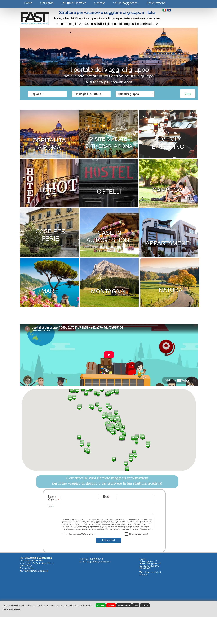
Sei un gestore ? (148, 561)
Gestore (99, 3)
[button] (148, 445)
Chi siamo (47, 3)
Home (28, 3)
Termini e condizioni (150, 572)
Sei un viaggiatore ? (150, 563)
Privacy (144, 574)
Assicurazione (156, 3)
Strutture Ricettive (74, 3)
